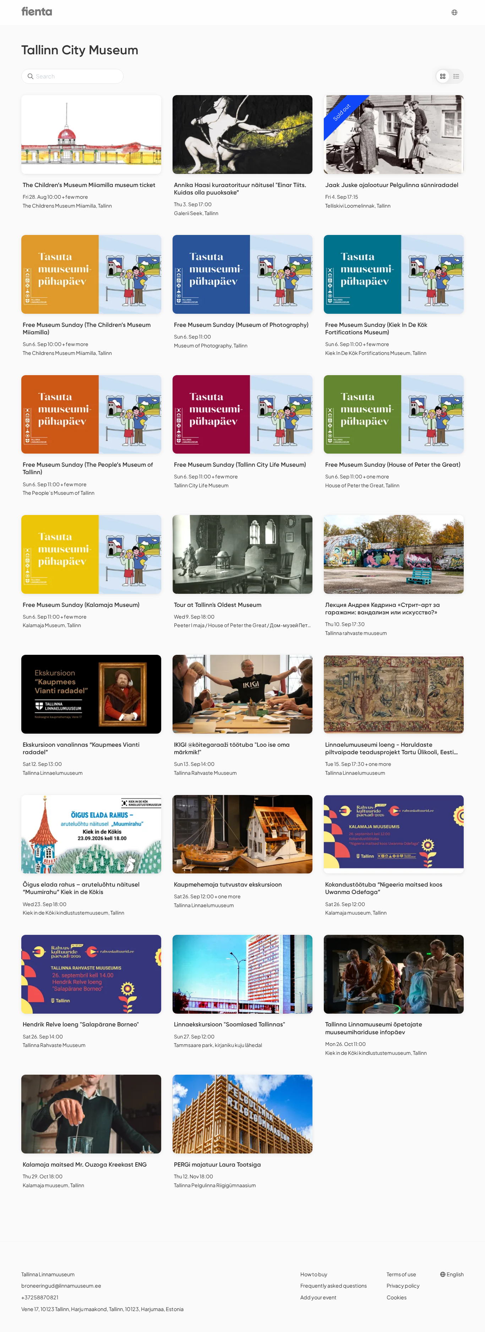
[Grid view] (442, 76)
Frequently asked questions (333, 1285)
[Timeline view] (456, 76)
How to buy (313, 1274)
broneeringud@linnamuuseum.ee (61, 1285)
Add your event (318, 1297)
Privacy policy (403, 1285)
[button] (454, 12)
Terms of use (401, 1274)
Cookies (397, 1297)
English (455, 1274)
